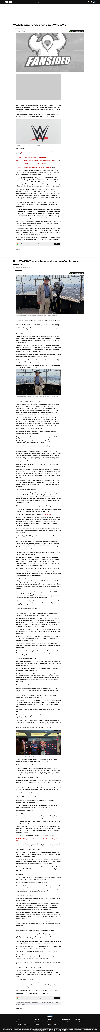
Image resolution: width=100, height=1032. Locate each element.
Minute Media (9, 1028)
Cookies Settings (51, 1024)
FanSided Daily (79, 1019)
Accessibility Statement (22, 1024)
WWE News (17, 2)
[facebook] (91, 1)
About (31, 2)
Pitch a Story (19, 1022)
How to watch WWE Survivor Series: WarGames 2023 (30, 164)
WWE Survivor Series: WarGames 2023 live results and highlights (33, 167)
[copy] (24, 31)
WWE (21, 249)
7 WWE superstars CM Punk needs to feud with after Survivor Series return (36, 152)
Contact (49, 1019)
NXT (21, 1008)
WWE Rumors (24, 2)
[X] (88, 1)
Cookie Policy (65, 1022)
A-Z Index (36, 1024)
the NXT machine (46, 514)
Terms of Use (50, 1022)
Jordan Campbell (20, 28)
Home (17, 249)
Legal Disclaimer (79, 1022)
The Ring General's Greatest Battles (43, 2)
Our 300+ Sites (66, 1019)
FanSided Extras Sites (58, 2)
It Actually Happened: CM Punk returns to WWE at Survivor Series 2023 (35, 160)
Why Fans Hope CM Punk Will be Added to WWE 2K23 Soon (32, 157)
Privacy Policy (38, 1022)
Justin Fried (18, 270)
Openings (36, 1019)
